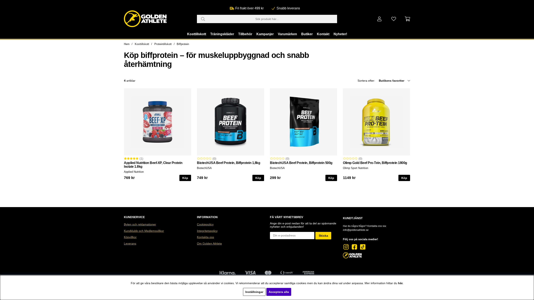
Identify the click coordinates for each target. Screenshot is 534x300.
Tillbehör (245, 34)
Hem (127, 44)
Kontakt (323, 34)
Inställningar (254, 292)
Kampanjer (265, 34)
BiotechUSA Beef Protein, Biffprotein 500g (301, 163)
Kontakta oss (205, 237)
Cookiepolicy (205, 224)
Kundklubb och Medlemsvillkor (144, 230)
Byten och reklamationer (140, 224)
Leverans (130, 243)
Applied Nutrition (134, 171)
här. (400, 283)
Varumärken (287, 34)
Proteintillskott (163, 44)
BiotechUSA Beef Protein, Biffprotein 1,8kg (228, 163)
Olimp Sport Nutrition (355, 168)
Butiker (307, 34)
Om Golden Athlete (209, 243)
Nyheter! (340, 34)
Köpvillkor (130, 237)
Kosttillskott (196, 34)
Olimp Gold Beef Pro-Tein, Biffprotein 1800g (375, 163)
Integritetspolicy (207, 230)
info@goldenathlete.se (356, 230)
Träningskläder (222, 34)
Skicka (323, 235)
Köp (185, 178)
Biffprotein (183, 44)
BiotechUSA (204, 168)
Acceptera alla (279, 292)
